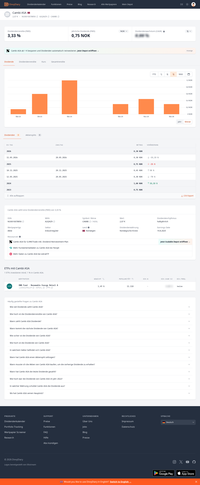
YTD (154, 74)
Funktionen (56, 4)
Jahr (179, 121)
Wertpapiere (109, 4)
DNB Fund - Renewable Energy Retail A (38, 285)
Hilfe (46, 437)
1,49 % (101, 286)
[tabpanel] (100, 98)
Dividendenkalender (36, 4)
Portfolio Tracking (13, 426)
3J (167, 74)
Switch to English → (120, 481)
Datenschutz (128, 426)
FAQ (46, 432)
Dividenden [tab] (11, 135)
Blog (85, 432)
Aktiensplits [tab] (33, 135)
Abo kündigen (51, 443)
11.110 (130, 286)
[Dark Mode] (187, 4)
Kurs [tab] (44, 61)
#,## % (142, 35)
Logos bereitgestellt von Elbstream (20, 464)
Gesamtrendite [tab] (58, 61)
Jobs (85, 426)
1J (161, 74)
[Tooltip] (88, 227)
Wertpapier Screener (15, 432)
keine (179, 286)
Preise (69, 4)
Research (9, 437)
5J (173, 74)
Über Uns (87, 421)
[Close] (196, 481)
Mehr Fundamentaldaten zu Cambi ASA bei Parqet (36, 248)
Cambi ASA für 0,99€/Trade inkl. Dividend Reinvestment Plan (40, 241)
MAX (181, 74)
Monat (188, 121)
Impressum (128, 421)
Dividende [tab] (9, 61)
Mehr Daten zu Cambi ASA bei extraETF (31, 254)
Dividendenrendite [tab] (27, 61)
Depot (127, 4)
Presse (86, 437)
